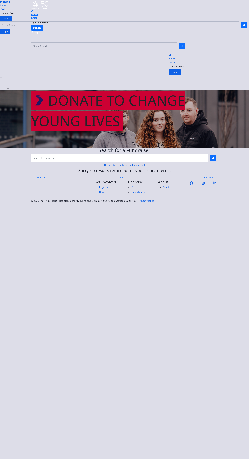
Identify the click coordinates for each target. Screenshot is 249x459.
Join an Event (40, 22)
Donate (37, 27)
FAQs (34, 17)
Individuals (39, 177)
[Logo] (39, 4)
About (34, 14)
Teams (122, 177)
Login (36, 32)
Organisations (208, 177)
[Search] (182, 46)
